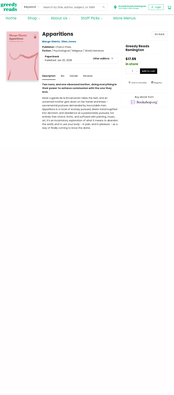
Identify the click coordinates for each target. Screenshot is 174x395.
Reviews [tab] (88, 76)
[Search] (103, 7)
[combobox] (32, 7)
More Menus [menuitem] (124, 18)
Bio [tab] (62, 76)
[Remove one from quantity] (128, 71)
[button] (130, 7)
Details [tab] (74, 76)
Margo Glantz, (51, 41)
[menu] (87, 18)
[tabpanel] (80, 111)
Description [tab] (49, 76)
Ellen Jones (69, 41)
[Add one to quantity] (137, 71)
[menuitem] (11, 18)
